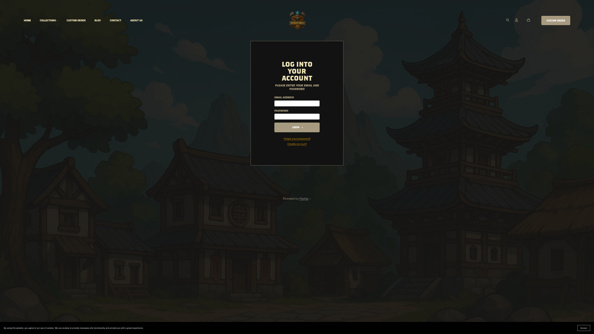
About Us (136, 20)
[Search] (507, 20)
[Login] (516, 19)
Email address (284, 97)
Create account (297, 144)
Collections (48, 20)
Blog (98, 20)
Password (281, 110)
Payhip (303, 198)
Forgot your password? (297, 138)
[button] (310, 199)
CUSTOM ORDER (76, 20)
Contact (115, 20)
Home (27, 20)
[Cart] (529, 20)
